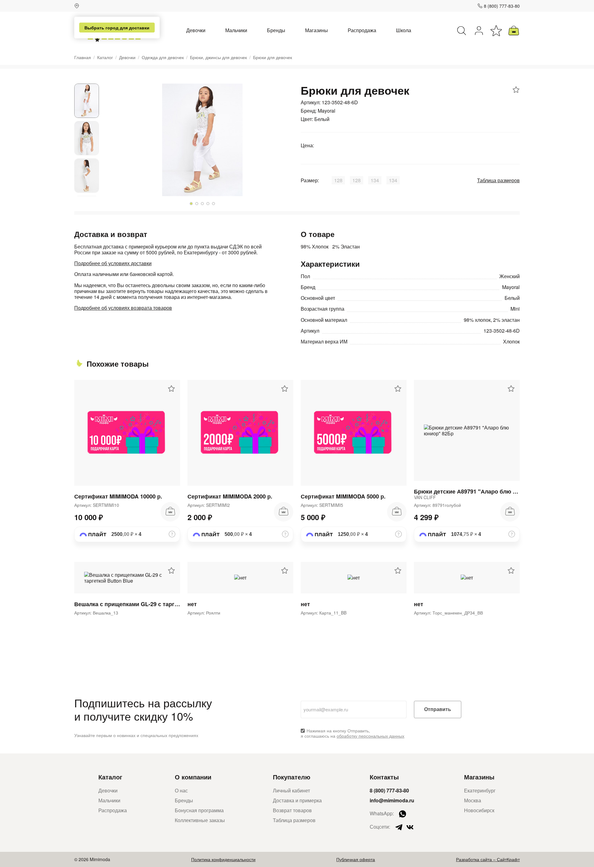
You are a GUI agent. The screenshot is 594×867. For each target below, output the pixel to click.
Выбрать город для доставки (116, 27)
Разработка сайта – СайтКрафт (488, 859)
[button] (191, 203)
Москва (472, 800)
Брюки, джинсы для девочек (218, 57)
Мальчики (236, 30)
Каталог (105, 57)
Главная (82, 57)
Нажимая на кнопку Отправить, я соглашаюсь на (352, 733)
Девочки (195, 30)
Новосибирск (479, 810)
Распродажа (362, 30)
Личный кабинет (291, 790)
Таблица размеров (498, 180)
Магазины (316, 30)
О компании (193, 776)
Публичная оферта (355, 859)
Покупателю (291, 776)
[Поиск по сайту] (461, 30)
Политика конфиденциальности (223, 859)
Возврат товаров (292, 810)
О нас (181, 790)
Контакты (384, 776)
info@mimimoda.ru (392, 800)
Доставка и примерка (297, 800)
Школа (403, 30)
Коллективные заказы (200, 820)
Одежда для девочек (163, 57)
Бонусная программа (199, 810)
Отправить (437, 709)
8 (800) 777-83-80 (502, 6)
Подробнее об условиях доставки (113, 263)
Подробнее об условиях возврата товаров (123, 307)
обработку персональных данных (370, 736)
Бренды (276, 30)
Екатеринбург (480, 790)
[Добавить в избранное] (516, 90)
